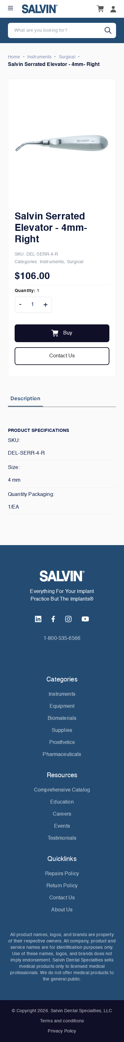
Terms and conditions (62, 1021)
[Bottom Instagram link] (68, 619)
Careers (62, 814)
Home (14, 57)
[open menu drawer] (10, 8)
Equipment (62, 706)
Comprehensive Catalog (62, 790)
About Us (61, 910)
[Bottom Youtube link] (85, 619)
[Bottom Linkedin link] (38, 619)
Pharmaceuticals (62, 754)
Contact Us (62, 356)
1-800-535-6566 (62, 638)
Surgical (67, 57)
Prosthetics (62, 742)
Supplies (62, 730)
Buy (67, 333)
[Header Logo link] (40, 8)
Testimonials (62, 838)
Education (61, 802)
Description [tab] (25, 398)
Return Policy (62, 886)
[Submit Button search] (110, 30)
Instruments (39, 57)
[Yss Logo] (62, 576)
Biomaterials (62, 718)
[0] (100, 9)
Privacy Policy (62, 1031)
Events (62, 826)
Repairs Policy (62, 873)
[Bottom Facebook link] (53, 619)
